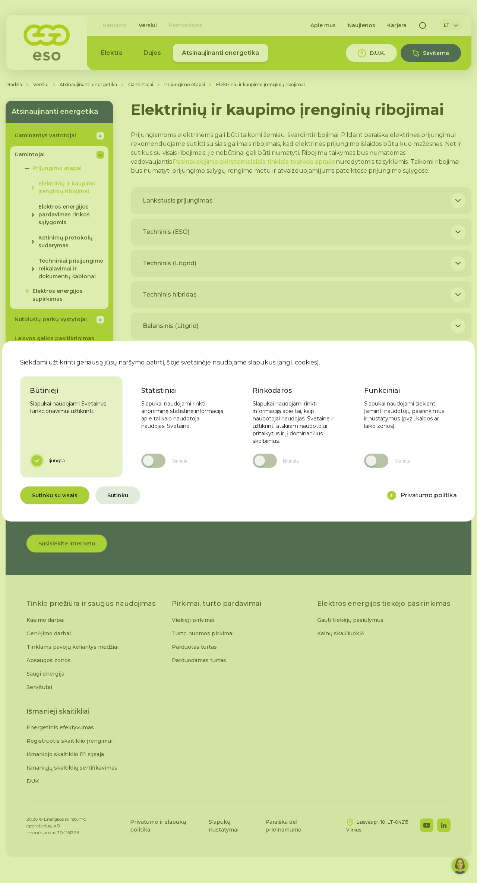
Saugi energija (45, 673)
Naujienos (361, 25)
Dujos (152, 52)
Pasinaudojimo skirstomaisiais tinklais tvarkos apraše (254, 161)
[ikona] (391, 495)
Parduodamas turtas (199, 660)
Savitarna (436, 53)
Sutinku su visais (55, 495)
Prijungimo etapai (184, 84)
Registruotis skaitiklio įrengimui (69, 741)
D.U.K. (377, 53)
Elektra (112, 52)
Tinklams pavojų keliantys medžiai (72, 647)
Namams (114, 25)
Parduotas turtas (194, 647)
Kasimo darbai (45, 620)
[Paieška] (422, 25)
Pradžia (14, 84)
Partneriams (186, 25)
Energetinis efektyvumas (60, 727)
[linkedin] (444, 825)
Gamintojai (140, 84)
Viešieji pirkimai (193, 620)
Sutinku (117, 495)
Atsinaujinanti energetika (220, 52)
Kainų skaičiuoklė (340, 633)
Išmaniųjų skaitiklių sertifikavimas (71, 767)
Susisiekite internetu (66, 543)
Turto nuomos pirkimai (203, 633)
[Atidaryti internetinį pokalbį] (460, 866)
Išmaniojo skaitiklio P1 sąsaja (65, 754)
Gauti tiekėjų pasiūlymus (350, 620)
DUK (32, 781)
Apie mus (323, 25)
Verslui (148, 25)
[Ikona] (458, 200)
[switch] (153, 461)
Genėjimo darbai (48, 633)
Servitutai (39, 687)
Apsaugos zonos (48, 660)
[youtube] (426, 825)
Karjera (397, 25)
